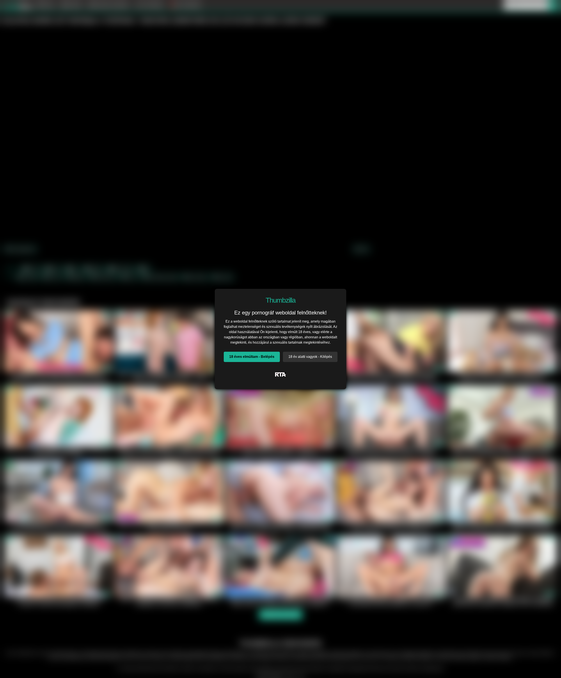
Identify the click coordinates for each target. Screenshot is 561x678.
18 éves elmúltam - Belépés (251, 357)
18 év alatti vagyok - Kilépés (310, 357)
